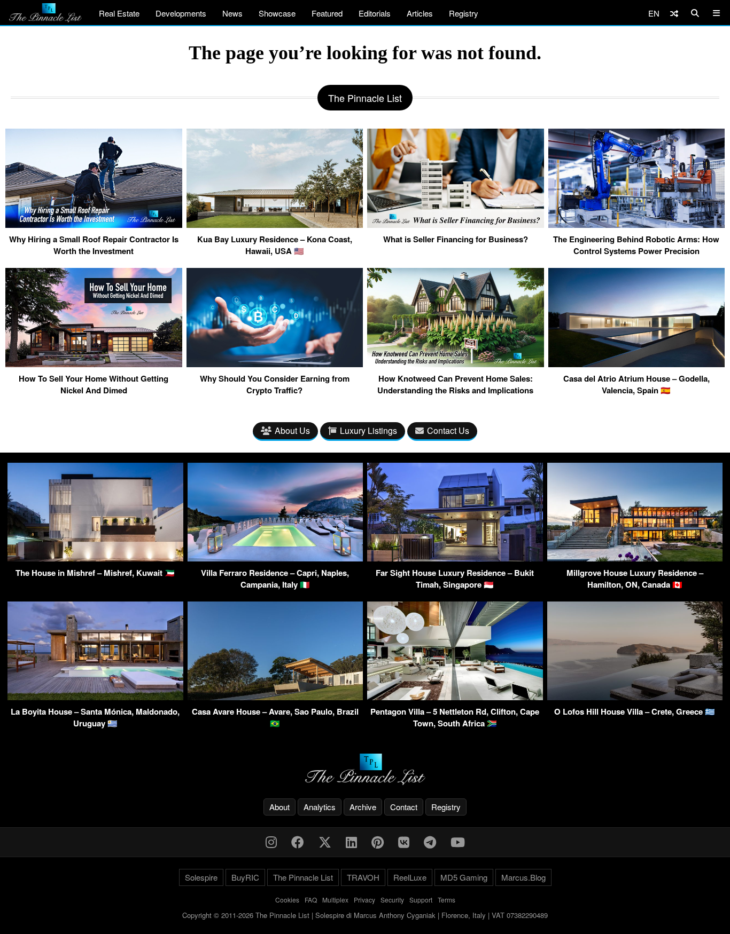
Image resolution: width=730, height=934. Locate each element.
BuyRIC (245, 877)
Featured (327, 13)
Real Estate (119, 13)
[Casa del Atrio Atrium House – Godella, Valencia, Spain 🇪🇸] (636, 363)
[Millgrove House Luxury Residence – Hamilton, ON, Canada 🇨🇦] (635, 558)
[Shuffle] (674, 13)
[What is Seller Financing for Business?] (455, 224)
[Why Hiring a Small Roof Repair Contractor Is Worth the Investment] (93, 224)
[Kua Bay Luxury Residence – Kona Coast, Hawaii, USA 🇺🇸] (275, 224)
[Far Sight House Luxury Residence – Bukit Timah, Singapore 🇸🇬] (455, 558)
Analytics (320, 806)
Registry (463, 13)
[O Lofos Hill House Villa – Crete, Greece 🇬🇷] (635, 696)
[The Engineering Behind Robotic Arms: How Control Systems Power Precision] (636, 224)
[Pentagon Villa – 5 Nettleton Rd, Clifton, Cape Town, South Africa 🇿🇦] (455, 696)
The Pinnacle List (303, 877)
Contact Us (448, 430)
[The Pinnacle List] (365, 769)
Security (392, 899)
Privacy (364, 899)
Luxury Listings (368, 430)
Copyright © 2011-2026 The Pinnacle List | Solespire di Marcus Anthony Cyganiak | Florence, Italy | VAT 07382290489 (365, 915)
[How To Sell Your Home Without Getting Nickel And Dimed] (93, 363)
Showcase (277, 13)
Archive (363, 806)
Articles (420, 13)
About (279, 806)
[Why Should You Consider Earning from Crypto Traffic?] (275, 363)
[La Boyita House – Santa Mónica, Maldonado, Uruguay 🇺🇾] (95, 696)
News (232, 13)
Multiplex (335, 899)
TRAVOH (363, 877)
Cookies (287, 899)
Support (420, 899)
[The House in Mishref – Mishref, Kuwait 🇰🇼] (95, 558)
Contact (403, 806)
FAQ (311, 899)
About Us (292, 430)
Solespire (201, 877)
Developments (181, 13)
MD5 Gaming (463, 877)
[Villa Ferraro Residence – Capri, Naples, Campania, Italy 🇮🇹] (275, 558)
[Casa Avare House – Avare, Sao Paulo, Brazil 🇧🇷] (275, 696)
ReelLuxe (409, 877)
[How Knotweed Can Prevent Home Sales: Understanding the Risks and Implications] (455, 363)
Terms (446, 899)
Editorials (375, 13)
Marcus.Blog (523, 877)
